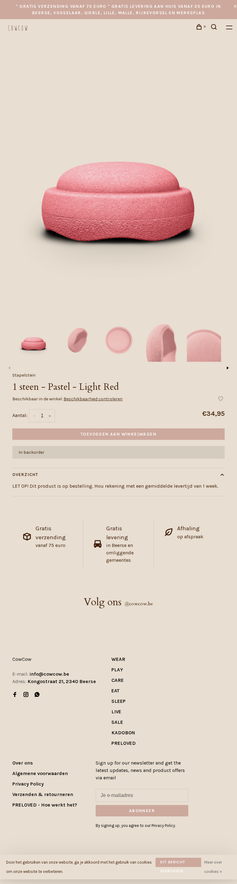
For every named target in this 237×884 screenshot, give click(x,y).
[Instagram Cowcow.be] (25, 695)
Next (228, 368)
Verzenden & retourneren (42, 794)
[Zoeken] (214, 28)
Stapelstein (23, 375)
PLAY (117, 670)
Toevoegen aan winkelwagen (118, 434)
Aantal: (19, 415)
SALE (117, 722)
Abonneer (134, 835)
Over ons (22, 763)
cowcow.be (138, 603)
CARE (117, 680)
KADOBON (123, 733)
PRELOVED (123, 743)
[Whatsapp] (37, 695)
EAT (115, 691)
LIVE (116, 712)
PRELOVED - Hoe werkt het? (44, 805)
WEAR (118, 659)
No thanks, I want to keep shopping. (150, 868)
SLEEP (118, 701)
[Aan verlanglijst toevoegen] (220, 399)
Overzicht (25, 474)
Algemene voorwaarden (40, 773)
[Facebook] (14, 695)
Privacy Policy (28, 784)
